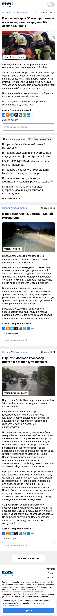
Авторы (51, 569)
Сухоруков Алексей (20, 110)
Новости (6, 12)
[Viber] (20, 115)
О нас (51, 573)
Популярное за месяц (40, 139)
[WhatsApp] (24, 115)
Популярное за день (14, 139)
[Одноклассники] (8, 115)
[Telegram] (12, 115)
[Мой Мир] (28, 115)
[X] (16, 115)
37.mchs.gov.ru (17, 57)
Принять (28, 611)
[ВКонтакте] (3, 115)
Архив (50, 577)
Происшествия (19, 12)
